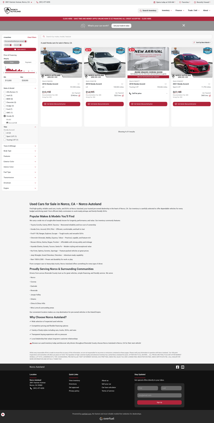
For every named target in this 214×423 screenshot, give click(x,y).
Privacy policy (74, 391)
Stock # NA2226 (47, 81)
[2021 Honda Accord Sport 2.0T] (192, 62)
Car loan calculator (109, 387)
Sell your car (106, 384)
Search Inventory (149, 10)
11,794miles (206, 87)
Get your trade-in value (121, 26)
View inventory (74, 381)
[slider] (3, 72)
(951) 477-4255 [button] (44, 2)
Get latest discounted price (56, 104)
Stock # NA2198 (91, 81)
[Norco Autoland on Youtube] (181, 367)
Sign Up (159, 402)
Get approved (74, 387)
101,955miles (75, 87)
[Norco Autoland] (12, 10)
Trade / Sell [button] (192, 10)
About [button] (205, 10)
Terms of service (108, 391)
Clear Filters (32, 37)
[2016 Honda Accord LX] (61, 62)
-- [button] (166, 93)
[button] (18, 2)
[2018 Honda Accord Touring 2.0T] (148, 62)
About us (105, 381)
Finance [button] (179, 10)
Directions (73, 384)
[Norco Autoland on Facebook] (176, 367)
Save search (21, 49)
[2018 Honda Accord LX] (105, 62)
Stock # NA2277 (134, 81)
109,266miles (162, 87)
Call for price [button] (136, 93)
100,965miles (118, 87)
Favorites (185, 2)
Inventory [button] (166, 10)
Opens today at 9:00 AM (165, 2)
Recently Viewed (203, 2)
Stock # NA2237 (178, 81)
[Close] (183, 25)
